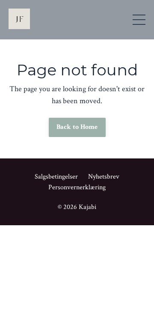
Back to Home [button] (77, 126)
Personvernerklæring (77, 187)
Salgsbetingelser (56, 176)
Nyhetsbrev (103, 176)
